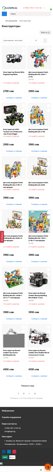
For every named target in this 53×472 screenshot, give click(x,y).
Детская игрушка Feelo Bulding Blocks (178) (38, 130)
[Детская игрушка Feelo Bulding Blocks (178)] (39, 115)
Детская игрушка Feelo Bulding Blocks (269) (38, 184)
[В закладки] (23, 48)
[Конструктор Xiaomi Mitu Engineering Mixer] (14, 58)
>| (34, 394)
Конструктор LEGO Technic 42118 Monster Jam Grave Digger (12, 131)
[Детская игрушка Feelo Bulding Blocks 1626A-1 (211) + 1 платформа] (14, 279)
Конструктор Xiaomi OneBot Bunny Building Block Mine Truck (37, 295)
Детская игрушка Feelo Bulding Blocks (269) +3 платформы (13, 238)
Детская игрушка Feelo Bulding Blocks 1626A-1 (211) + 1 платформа (13, 295)
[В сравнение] (23, 53)
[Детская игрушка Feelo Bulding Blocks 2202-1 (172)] (39, 58)
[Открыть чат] (48, 467)
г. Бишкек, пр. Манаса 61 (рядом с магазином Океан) (26, 441)
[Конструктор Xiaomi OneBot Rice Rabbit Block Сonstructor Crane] (39, 336)
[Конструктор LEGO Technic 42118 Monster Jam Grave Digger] (14, 115)
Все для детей (11, 21)
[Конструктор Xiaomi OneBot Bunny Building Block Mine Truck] (39, 279)
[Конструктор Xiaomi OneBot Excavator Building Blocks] (14, 336)
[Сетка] (45, 40)
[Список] (49, 40)
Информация (8, 411)
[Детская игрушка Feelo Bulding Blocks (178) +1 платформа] (14, 168)
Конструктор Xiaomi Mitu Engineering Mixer (13, 73)
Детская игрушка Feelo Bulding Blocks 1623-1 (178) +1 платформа (38, 238)
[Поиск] (48, 14)
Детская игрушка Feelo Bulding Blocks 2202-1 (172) (38, 74)
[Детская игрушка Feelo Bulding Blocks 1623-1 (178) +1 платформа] (39, 222)
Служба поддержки (11, 417)
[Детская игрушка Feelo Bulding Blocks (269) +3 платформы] (14, 222)
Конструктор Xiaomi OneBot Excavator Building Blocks (11, 352)
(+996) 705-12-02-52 (32, 8)
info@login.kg (10, 431)
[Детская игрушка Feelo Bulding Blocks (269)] (39, 168)
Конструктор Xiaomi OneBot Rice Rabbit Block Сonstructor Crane (38, 352)
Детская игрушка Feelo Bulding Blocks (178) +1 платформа (13, 185)
